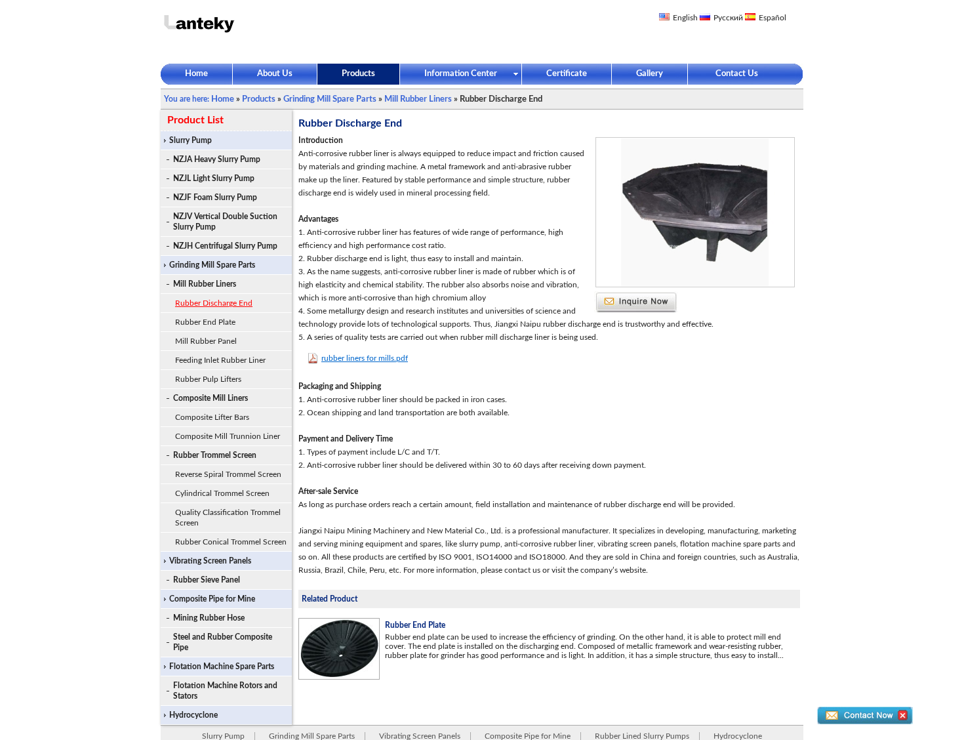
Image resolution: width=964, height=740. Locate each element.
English (685, 18)
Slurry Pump (190, 140)
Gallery (649, 74)
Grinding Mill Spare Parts (329, 99)
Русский (728, 18)
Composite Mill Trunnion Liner (227, 436)
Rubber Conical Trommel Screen (231, 542)
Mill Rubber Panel (206, 341)
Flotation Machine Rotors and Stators (225, 691)
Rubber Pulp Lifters (208, 379)
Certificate (566, 74)
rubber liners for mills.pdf (364, 358)
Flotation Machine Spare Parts (221, 666)
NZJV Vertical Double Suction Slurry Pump (225, 222)
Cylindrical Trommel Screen (222, 493)
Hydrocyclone (193, 715)
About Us (274, 74)
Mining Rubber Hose (209, 618)
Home (196, 74)
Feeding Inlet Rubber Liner (220, 360)
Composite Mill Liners (210, 398)
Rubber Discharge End (213, 303)
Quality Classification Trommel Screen (228, 517)
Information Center (460, 74)
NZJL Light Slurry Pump (213, 178)
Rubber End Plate (205, 322)
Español (772, 18)
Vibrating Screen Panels (210, 561)
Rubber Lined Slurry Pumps (642, 736)
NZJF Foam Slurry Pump (215, 197)
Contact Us (736, 74)
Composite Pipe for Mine (212, 599)
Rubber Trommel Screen (214, 455)
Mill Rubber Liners (418, 99)
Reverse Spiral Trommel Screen (228, 474)
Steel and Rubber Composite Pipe (222, 642)
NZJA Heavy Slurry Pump (216, 159)
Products (358, 74)
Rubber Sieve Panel (206, 580)
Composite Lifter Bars (212, 417)
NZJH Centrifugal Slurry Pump (225, 246)
